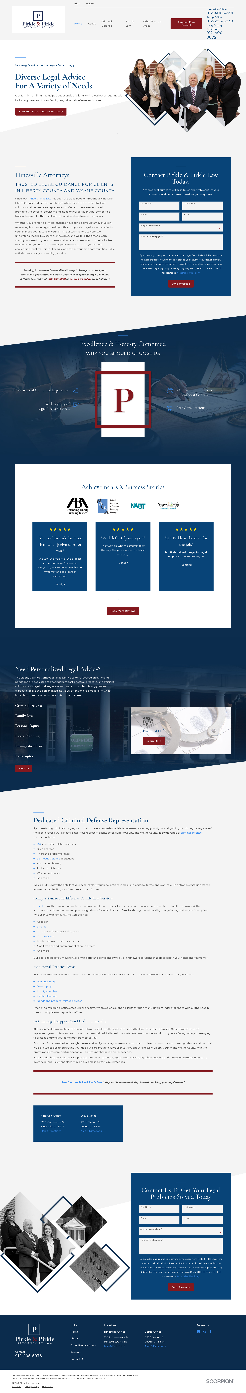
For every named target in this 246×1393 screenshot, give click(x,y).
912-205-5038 (220, 21)
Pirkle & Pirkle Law (40, 198)
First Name (145, 203)
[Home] (38, 19)
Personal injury (46, 981)
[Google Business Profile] (198, 1331)
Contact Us (77, 1359)
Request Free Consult (186, 23)
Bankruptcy (44, 986)
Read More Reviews (122, 610)
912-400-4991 (220, 13)
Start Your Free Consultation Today (41, 111)
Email (186, 214)
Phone (143, 214)
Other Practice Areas (83, 1345)
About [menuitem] (92, 23)
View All (24, 768)
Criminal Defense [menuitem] (107, 23)
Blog (77, 3)
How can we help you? (151, 236)
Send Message (181, 283)
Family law (40, 906)
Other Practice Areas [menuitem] (152, 23)
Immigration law (47, 991)
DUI (39, 844)
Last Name (189, 203)
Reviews (90, 3)
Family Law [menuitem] (130, 23)
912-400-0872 (215, 35)
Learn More (154, 741)
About (74, 1338)
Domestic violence (48, 858)
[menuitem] (16, 1387)
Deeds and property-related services (59, 1000)
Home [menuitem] (78, 23)
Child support (45, 936)
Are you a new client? (151, 225)
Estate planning (47, 996)
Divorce (41, 926)
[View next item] (126, 599)
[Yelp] (204, 1331)
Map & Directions (51, 1131)
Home (74, 1331)
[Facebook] (210, 1331)
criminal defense (191, 832)
